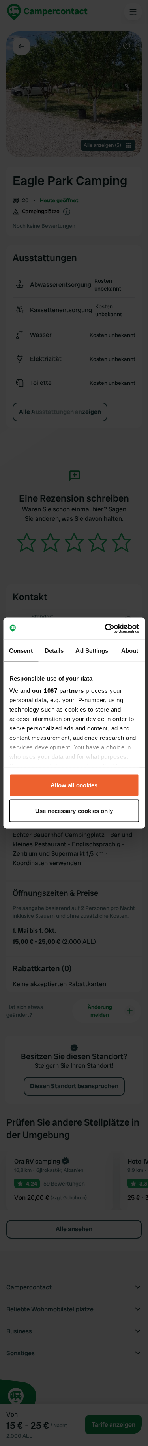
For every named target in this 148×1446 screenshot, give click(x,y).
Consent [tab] (21, 650)
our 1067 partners (58, 690)
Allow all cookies (74, 785)
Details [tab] (54, 650)
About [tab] (130, 650)
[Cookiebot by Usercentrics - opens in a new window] (105, 629)
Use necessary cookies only (74, 810)
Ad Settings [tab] (91, 650)
